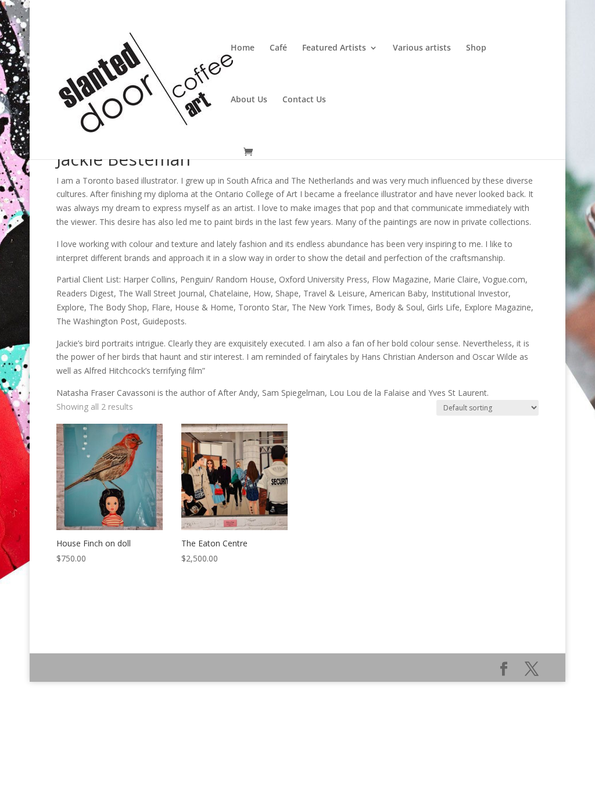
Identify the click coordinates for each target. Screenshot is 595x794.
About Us (249, 100)
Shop (476, 48)
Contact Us (304, 100)
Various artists (422, 48)
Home (243, 48)
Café (278, 48)
